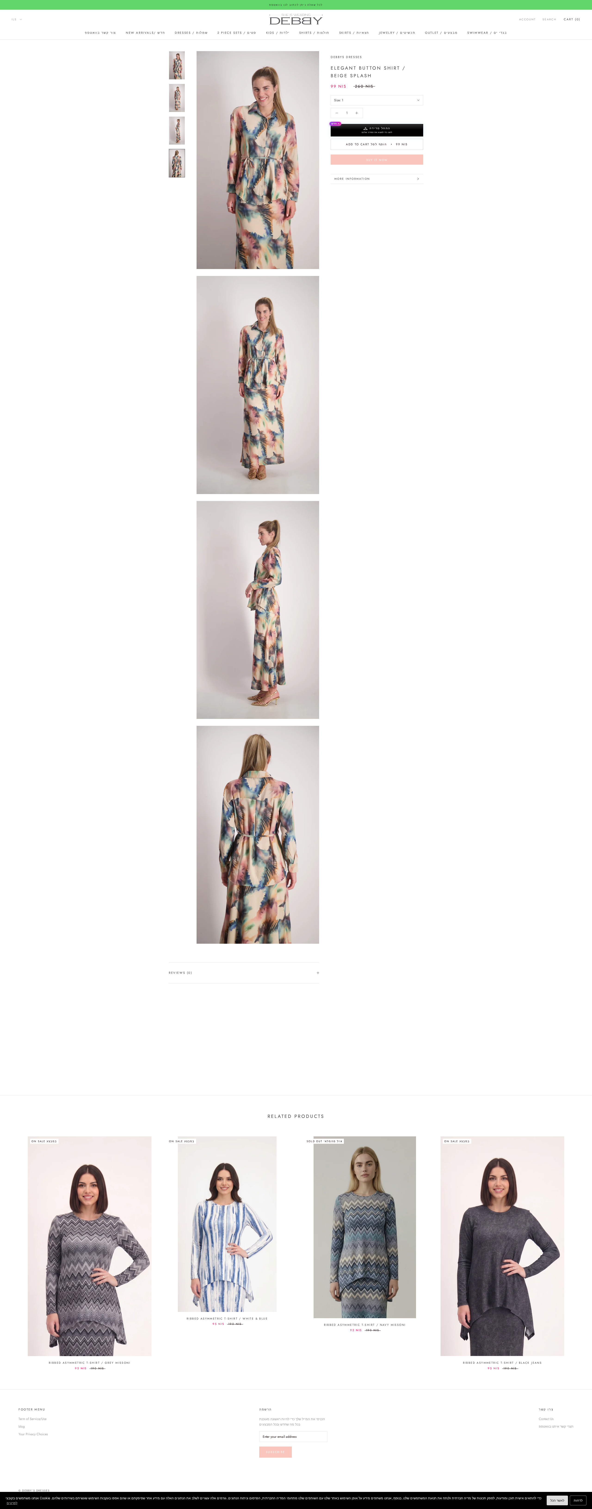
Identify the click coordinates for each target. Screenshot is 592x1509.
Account (527, 19)
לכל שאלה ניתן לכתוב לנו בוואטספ (296, 5)
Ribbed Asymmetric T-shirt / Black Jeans (502, 1363)
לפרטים (12, 1503)
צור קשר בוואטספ (100, 33)
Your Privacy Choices (33, 1434)
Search (549, 19)
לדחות (578, 1500)
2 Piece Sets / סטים (236, 33)
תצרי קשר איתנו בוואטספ (556, 1426)
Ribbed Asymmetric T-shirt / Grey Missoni (89, 1363)
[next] (577, 1248)
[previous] (14, 1248)
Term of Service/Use (32, 1418)
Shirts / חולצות (314, 33)
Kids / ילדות (278, 33)
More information (352, 179)
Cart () (572, 19)
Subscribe (275, 1452)
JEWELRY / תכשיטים (397, 33)
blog (21, 1426)
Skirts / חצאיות (354, 33)
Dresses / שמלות (191, 33)
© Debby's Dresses (34, 1490)
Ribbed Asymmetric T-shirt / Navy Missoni (365, 1325)
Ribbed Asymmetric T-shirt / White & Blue (227, 1319)
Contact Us (546, 1418)
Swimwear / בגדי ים (487, 33)
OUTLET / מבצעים (441, 33)
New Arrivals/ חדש (145, 33)
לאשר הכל (557, 1500)
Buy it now (377, 160)
